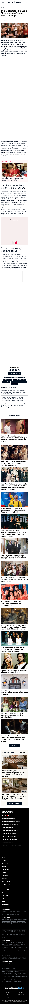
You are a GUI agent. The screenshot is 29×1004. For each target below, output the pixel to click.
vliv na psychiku (10, 262)
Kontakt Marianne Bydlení (10, 831)
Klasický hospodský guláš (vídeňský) (12, 934)
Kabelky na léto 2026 (17, 922)
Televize (22, 377)
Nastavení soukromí (8, 843)
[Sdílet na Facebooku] (10, 370)
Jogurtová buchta (15, 931)
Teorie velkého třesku (19, 379)
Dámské (21, 992)
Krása (3, 860)
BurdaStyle (21, 994)
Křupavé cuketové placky (7, 928)
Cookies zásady (6, 849)
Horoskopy (5, 875)
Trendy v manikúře (5, 919)
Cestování (7, 913)
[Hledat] (25, 2)
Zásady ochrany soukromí (10, 840)
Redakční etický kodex (9, 837)
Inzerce (4, 852)
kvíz (6, 377)
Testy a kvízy (19, 911)
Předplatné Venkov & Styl (10, 824)
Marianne (21, 991)
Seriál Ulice (13, 921)
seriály (16, 377)
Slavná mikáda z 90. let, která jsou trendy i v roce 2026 (12, 942)
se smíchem (4, 154)
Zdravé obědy (16, 914)
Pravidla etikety (5, 911)
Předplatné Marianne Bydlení (11, 821)
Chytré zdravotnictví (21, 921)
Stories (4, 872)
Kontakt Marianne (7, 828)
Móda (3, 857)
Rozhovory (5, 869)
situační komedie (13, 141)
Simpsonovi (14, 384)
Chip (3, 898)
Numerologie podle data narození (16, 913)
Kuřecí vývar (8, 931)
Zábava (6, 7)
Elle (3, 892)
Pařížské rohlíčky (23, 931)
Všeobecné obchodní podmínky (11, 846)
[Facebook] (2, 815)
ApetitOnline (6, 889)
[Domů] (14, 2)
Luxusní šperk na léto (9, 923)
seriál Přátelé (7, 379)
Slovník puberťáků (12, 911)
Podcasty (5, 878)
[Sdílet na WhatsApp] (19, 370)
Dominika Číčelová (6, 18)
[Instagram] (5, 815)
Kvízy (10, 377)
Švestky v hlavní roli (16, 928)
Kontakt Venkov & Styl (9, 834)
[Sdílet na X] (13, 370)
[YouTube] (8, 815)
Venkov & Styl (6, 884)
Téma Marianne (6, 881)
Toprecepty (5, 904)
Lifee (3, 901)
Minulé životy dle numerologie (16, 919)
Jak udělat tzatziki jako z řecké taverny (9, 933)
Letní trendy (9, 914)
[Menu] (3, 2)
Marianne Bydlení (14, 803)
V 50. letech (19, 258)
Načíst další (14, 745)
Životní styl (5, 863)
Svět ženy (5, 895)
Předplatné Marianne (8, 818)
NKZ (8, 994)
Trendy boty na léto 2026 (7, 922)
